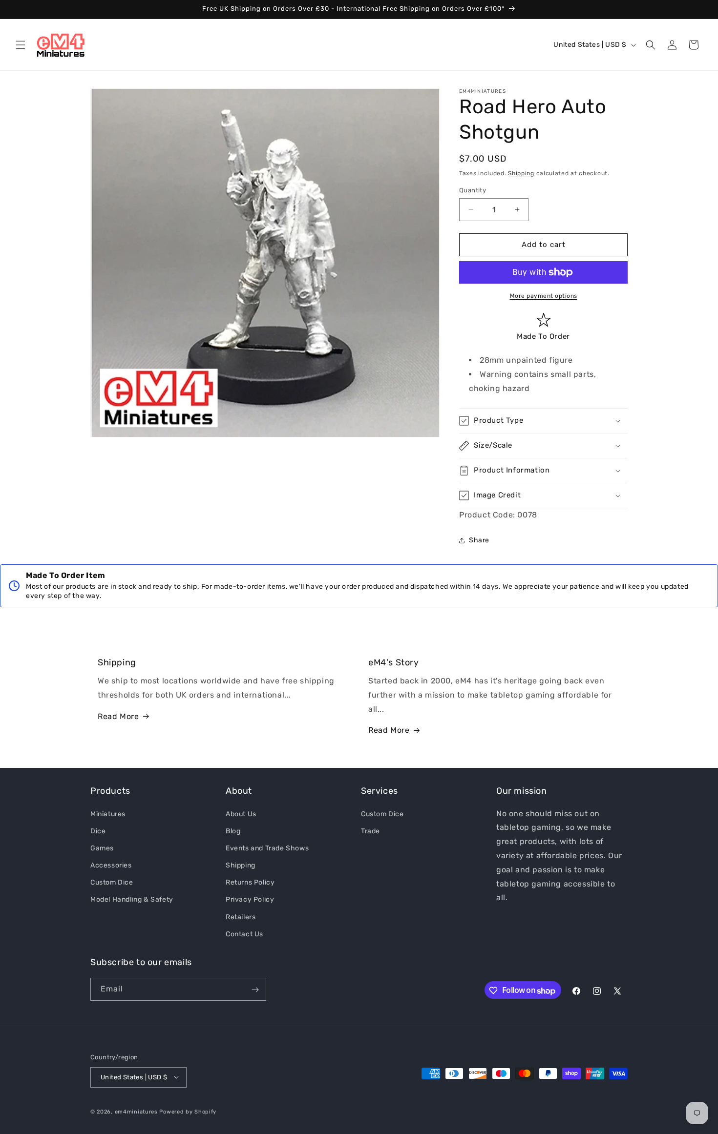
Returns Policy (250, 882)
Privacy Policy (250, 899)
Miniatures (108, 813)
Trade (370, 830)
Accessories (111, 865)
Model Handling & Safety (131, 899)
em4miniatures (136, 1111)
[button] (20, 45)
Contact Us (244, 933)
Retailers (240, 916)
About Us (241, 813)
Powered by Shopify (187, 1111)
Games (102, 848)
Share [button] (479, 540)
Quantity (472, 190)
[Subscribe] (255, 989)
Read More (118, 716)
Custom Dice (111, 882)
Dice (98, 830)
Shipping (521, 173)
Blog (233, 830)
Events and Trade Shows (267, 848)
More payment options (543, 295)
